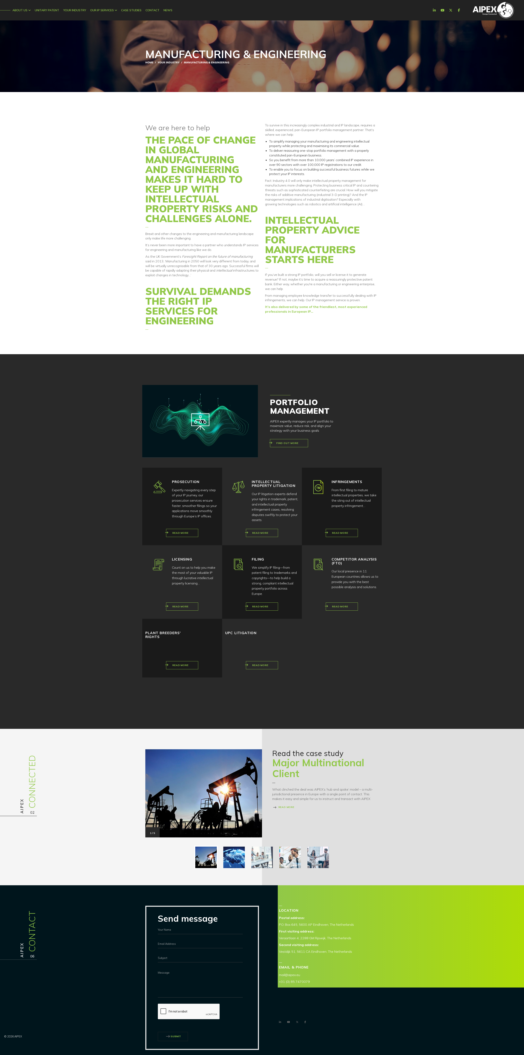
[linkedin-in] (434, 10)
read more (286, 807)
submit (176, 1036)
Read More (180, 532)
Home (149, 62)
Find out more (287, 443)
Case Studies (131, 10)
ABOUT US (20, 10)
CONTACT (152, 10)
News (168, 10)
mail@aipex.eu (289, 975)
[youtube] (442, 10)
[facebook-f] (459, 10)
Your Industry (74, 10)
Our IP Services (102, 10)
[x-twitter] (450, 10)
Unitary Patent (47, 10)
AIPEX (493, 10)
